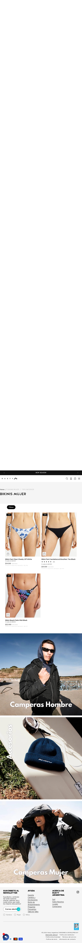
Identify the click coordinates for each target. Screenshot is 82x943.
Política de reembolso (67, 935)
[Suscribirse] (18, 909)
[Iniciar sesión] (71, 478)
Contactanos (57, 906)
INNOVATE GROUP (51, 935)
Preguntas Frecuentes (32, 908)
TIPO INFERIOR (28, 489)
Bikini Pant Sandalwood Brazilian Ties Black (58, 559)
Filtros (11, 507)
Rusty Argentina (53, 932)
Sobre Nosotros (58, 902)
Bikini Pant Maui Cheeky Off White (18, 559)
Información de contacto (67, 939)
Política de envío (51, 939)
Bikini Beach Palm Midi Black (16, 620)
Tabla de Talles (33, 912)
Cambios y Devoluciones (33, 899)
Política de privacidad (53, 937)
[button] (67, 479)
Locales (55, 904)
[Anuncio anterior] (4, 472)
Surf (53, 899)
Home (2, 489)
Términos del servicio (69, 937)
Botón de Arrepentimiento (34, 903)
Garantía (31, 895)
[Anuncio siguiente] (77, 472)
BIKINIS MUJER (13, 489)
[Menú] (79, 478)
